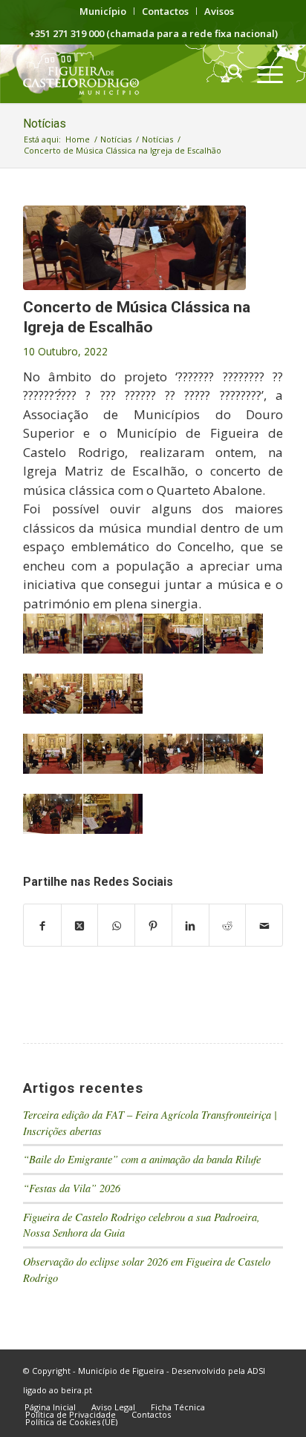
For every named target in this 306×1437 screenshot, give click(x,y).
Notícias (44, 123)
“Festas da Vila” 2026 (71, 1188)
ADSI (256, 1370)
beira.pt (76, 1389)
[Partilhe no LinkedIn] (190, 925)
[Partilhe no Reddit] (227, 925)
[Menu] (262, 73)
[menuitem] (103, 11)
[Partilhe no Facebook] (42, 925)
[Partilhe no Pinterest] (153, 925)
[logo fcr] (127, 73)
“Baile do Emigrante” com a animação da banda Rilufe (142, 1159)
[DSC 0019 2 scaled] (134, 247)
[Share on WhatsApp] (116, 925)
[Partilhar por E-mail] (264, 925)
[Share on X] (80, 925)
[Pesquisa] (227, 73)
